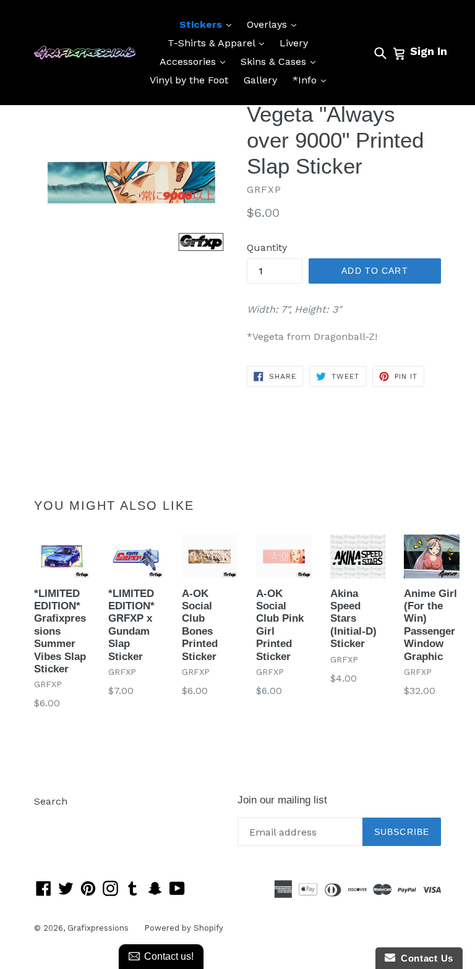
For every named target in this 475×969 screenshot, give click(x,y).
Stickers (208, 24)
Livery (294, 43)
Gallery (260, 80)
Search (50, 801)
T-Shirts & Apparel (219, 42)
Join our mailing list (282, 800)
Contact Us (424, 958)
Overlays (274, 24)
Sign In (428, 50)
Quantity (267, 247)
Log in (48, 820)
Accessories (195, 61)
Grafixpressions (98, 928)
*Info (312, 80)
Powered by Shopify (183, 928)
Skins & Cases (281, 61)
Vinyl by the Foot (189, 80)
